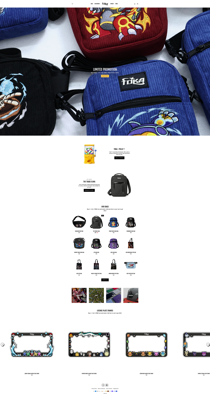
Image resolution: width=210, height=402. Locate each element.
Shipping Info (115, 388)
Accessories (97, 3)
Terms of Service (109, 388)
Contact (112, 3)
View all (105, 279)
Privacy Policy (94, 388)
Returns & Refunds (101, 388)
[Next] (208, 344)
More (116, 3)
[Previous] (2, 344)
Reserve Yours (89, 190)
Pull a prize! (119, 157)
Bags (92, 3)
